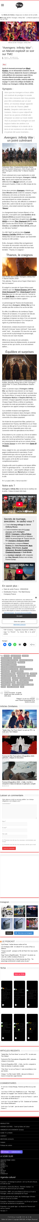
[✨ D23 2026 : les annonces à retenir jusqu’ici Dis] (32, 911)
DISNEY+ (3, 1164)
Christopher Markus (8, 673)
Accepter (19, 616)
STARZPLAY (4, 1173)
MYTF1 (2, 1167)
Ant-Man (25, 655)
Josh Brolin (31, 675)
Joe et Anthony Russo (9, 675)
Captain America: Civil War (10, 669)
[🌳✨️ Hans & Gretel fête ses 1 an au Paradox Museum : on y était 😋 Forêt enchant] (32, 1027)
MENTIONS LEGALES (20, 624)
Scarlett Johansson (8, 682)
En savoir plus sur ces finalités (23, 613)
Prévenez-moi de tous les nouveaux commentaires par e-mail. (19, 840)
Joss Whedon (6, 678)
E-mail (4, 827)
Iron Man (33, 673)
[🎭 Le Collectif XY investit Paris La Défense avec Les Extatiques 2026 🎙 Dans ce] (19, 994)
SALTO (2, 1172)
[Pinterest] (12, 1217)
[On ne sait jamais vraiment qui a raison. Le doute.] (19, 911)
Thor (3, 686)
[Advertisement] (19, 876)
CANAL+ (3, 1163)
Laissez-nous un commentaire (11, 58)
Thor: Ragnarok (21, 221)
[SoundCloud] (26, 1217)
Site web (4, 834)
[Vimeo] (24, 1217)
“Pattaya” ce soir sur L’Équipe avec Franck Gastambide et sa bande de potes (25, 700)
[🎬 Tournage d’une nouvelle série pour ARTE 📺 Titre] (19, 924)
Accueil (3, 17)
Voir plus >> (3, 1211)
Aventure (21, 662)
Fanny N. (6, 57)
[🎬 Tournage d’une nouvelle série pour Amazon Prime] (7, 911)
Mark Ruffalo (6, 680)
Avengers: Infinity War (9, 662)
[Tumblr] (22, 1217)
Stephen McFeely (23, 682)
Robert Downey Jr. (26, 680)
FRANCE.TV (4, 1166)
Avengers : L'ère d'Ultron (10, 660)
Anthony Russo (7, 658)
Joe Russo (21, 675)
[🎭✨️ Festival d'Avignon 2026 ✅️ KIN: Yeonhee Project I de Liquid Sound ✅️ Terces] (19, 1027)
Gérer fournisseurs (9, 613)
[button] (36, 598)
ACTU (8, 17)
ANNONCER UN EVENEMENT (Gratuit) (12, 1130)
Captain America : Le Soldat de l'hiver (13, 666)
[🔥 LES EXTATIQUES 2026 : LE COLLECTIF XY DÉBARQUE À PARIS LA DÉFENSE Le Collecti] (6, 994)
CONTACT (3, 1136)
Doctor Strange (9, 443)
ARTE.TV (3, 1161)
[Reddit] (20, 1217)
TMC (22, 686)
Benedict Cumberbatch (23, 550)
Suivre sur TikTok (19, 974)
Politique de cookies (6, 1145)
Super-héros (6, 684)
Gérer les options (19, 621)
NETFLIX (3, 1170)
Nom (4, 821)
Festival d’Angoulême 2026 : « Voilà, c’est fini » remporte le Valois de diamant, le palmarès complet (19, 783)
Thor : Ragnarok (13, 686)
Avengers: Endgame (26, 660)
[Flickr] (16, 1217)
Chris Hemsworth (17, 671)
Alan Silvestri (16, 655)
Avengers (17, 658)
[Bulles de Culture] (19, 5)
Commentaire (6, 803)
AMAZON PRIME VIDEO (7, 1160)
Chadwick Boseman (13, 552)
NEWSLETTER (4, 1123)
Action (7, 655)
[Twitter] (10, 1217)
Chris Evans (5, 671)
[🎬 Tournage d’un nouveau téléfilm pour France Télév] (7, 924)
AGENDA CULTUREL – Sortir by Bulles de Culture (15, 1126)
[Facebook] (8, 1217)
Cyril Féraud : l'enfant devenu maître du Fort (14, 944)
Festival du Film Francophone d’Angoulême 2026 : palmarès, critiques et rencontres (18, 757)
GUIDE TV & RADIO (6, 1133)
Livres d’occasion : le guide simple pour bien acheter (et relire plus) (13, 694)
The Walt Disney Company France (23, 684)
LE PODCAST (8, 941)
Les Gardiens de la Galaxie (21, 678)
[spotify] (30, 1217)
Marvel (15, 680)
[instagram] (28, 1217)
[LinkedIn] (14, 1217)
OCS (1, 1169)
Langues (2, 1142)
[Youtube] (18, 1217)
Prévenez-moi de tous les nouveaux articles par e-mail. (20, 844)
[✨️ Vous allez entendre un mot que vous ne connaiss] (32, 924)
